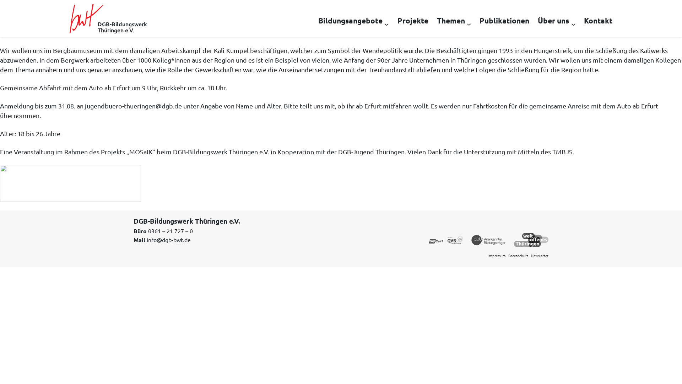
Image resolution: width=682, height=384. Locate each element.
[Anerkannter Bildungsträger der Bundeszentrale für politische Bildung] (488, 239)
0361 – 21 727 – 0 (170, 230)
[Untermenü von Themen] (469, 24)
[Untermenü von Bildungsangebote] (386, 24)
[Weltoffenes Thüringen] (531, 239)
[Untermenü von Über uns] (573, 24)
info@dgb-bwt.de (169, 239)
